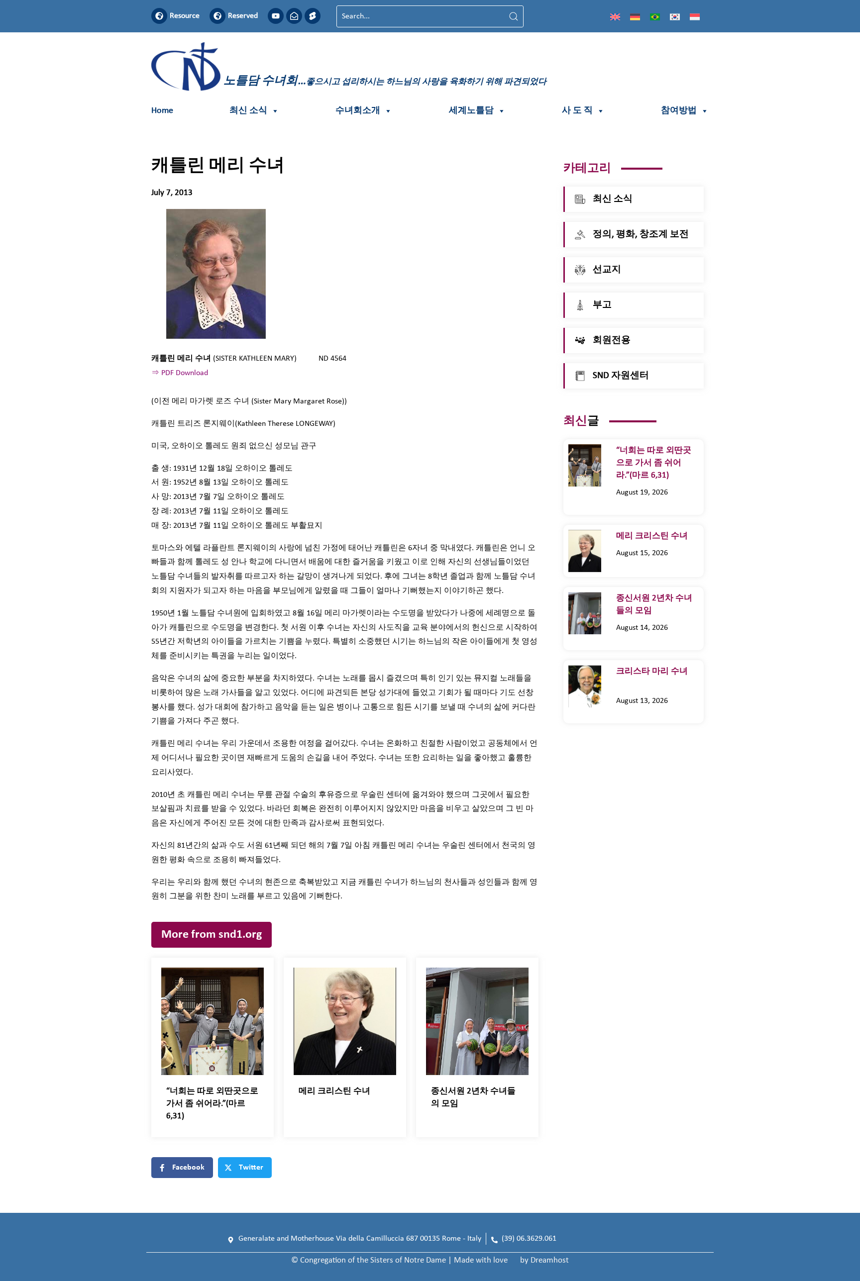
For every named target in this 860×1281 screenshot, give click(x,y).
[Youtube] (276, 16)
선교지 (607, 270)
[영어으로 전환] (615, 16)
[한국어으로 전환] (675, 16)
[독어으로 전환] (635, 16)
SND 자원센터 (621, 376)
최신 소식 (248, 110)
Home (162, 110)
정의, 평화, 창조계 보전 (641, 234)
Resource (185, 16)
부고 (602, 305)
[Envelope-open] (294, 16)
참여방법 (679, 110)
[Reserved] (217, 16)
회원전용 (612, 340)
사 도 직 (577, 110)
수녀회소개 (357, 110)
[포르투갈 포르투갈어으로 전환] (655, 16)
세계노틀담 (471, 110)
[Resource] (159, 16)
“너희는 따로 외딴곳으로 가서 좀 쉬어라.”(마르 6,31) (212, 1103)
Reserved (243, 16)
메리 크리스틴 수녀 (335, 1091)
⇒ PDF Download (179, 373)
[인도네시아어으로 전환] (695, 16)
